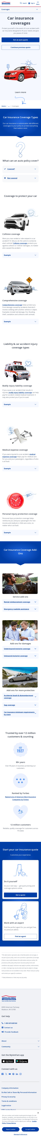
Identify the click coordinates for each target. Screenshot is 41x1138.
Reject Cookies (10, 1129)
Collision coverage (20, 243)
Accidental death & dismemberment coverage (18, 696)
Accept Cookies (30, 1129)
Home (4, 106)
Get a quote (20, 895)
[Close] (38, 1113)
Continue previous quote (20, 47)
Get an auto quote (20, 40)
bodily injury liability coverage (20, 392)
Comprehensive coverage (12, 305)
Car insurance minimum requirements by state (19, 713)
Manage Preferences (20, 1134)
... (8, 106)
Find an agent (20, 936)
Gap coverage (9, 705)
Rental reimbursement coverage (17, 602)
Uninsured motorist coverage (16, 656)
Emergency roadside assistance (16, 609)
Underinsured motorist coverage (17, 649)
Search (25, 3)
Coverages (5, 9)
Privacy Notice (11, 1123)
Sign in (33, 3)
